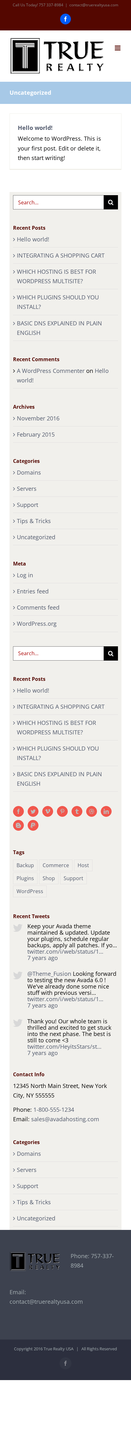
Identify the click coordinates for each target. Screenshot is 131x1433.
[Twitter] (33, 811)
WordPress (30, 891)
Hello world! (35, 127)
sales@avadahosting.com (65, 1119)
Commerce (56, 865)
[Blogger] (18, 825)
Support (27, 505)
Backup (25, 865)
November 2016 (38, 418)
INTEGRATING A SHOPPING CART (61, 255)
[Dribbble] (91, 811)
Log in (25, 575)
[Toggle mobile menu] (118, 48)
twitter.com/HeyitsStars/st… (64, 1046)
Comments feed (38, 607)
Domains (29, 472)
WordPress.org (37, 623)
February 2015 (36, 434)
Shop (49, 878)
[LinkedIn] (106, 811)
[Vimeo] (47, 811)
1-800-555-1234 (53, 1109)
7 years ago (42, 958)
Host (83, 865)
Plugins (25, 878)
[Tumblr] (77, 811)
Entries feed (33, 591)
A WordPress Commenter (51, 370)
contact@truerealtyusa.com (93, 5)
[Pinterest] (62, 811)
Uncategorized (36, 537)
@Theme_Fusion (49, 973)
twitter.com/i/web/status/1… (65, 951)
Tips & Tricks (34, 521)
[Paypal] (33, 825)
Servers (27, 488)
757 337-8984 (51, 5)
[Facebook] (18, 811)
